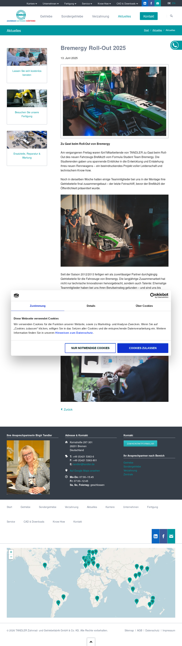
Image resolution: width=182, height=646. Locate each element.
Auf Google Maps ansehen (85, 470)
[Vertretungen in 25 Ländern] (91, 616)
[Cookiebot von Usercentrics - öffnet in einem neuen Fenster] (152, 295)
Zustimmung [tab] (38, 305)
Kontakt (77, 521)
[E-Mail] (157, 3)
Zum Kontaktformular (140, 443)
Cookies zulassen (143, 348)
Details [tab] (91, 305)
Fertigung (152, 507)
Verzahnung (130, 470)
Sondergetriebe (132, 466)
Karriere (110, 507)
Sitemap (129, 630)
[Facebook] (151, 3)
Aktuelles (157, 30)
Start (146, 30)
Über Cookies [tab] (144, 305)
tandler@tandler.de (84, 464)
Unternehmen (131, 507)
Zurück (68, 409)
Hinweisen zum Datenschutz (74, 332)
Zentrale (128, 474)
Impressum (169, 630)
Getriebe (128, 462)
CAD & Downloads (34, 521)
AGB (139, 630)
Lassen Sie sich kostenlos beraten (26, 73)
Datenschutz (152, 630)
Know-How (59, 521)
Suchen (171, 16)
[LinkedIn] (145, 3)
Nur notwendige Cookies (90, 348)
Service (11, 521)
